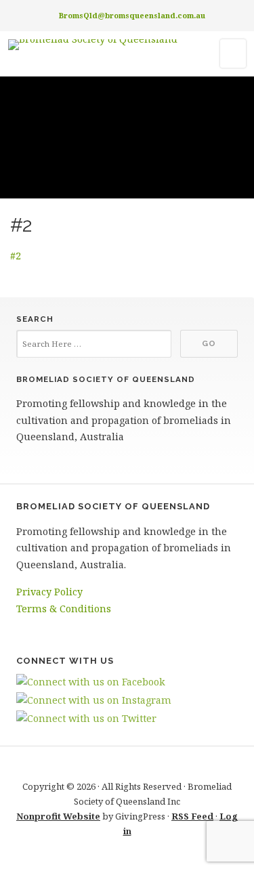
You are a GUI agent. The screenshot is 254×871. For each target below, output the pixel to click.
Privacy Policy (49, 591)
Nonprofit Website (58, 816)
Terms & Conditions (63, 608)
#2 (15, 255)
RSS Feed (192, 816)
